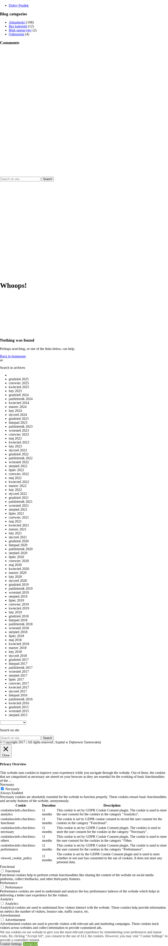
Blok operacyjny (20, 30)
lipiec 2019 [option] (16, 600)
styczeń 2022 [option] (18, 494)
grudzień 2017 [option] (19, 659)
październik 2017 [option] (21, 667)
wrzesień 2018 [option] (19, 628)
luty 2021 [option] (15, 533)
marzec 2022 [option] (17, 486)
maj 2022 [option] (15, 478)
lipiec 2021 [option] (16, 513)
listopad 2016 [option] (18, 695)
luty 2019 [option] (15, 612)
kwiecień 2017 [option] (19, 687)
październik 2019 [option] (21, 588)
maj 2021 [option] (15, 521)
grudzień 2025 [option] (19, 379)
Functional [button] (7, 867)
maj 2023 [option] (15, 438)
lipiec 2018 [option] (16, 636)
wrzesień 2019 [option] (19, 592)
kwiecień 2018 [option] (19, 644)
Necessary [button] (7, 784)
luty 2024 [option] (15, 411)
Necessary (12, 789)
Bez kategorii (18, 26)
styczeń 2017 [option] (18, 691)
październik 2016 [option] (21, 699)
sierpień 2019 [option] (18, 596)
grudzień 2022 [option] (19, 454)
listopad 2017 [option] (18, 663)
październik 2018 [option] (21, 624)
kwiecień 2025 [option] (19, 387)
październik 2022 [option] (21, 458)
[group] (19, 5)
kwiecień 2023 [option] (19, 442)
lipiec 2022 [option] (16, 470)
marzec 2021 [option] (17, 529)
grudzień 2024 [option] (19, 395)
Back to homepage (13, 356)
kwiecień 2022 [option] (19, 482)
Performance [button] (9, 883)
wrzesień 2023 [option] (19, 430)
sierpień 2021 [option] (18, 509)
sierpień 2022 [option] (18, 466)
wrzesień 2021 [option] (19, 505)
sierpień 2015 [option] (18, 715)
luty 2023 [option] (15, 446)
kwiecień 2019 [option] (19, 608)
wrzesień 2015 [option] (19, 711)
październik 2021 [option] (21, 501)
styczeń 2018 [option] (18, 656)
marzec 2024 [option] (17, 407)
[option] (88, 375)
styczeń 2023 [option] (18, 450)
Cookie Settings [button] (11, 944)
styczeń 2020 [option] (18, 580)
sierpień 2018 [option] (18, 632)
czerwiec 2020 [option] (19, 561)
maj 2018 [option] (15, 640)
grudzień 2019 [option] (19, 584)
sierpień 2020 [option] (18, 553)
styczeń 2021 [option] (18, 537)
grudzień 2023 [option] (19, 418)
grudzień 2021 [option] (19, 497)
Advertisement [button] (10, 915)
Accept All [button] (30, 944)
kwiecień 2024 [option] (19, 403)
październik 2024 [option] (21, 399)
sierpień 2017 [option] (18, 675)
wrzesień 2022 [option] (19, 462)
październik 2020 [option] (21, 549)
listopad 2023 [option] (18, 422)
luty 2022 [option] (15, 490)
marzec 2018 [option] (17, 648)
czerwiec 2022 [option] (19, 474)
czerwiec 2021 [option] (19, 517)
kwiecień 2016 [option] (19, 703)
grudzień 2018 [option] (19, 616)
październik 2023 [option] (21, 426)
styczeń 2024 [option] (18, 414)
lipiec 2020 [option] (16, 557)
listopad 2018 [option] (18, 620)
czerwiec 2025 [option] (19, 383)
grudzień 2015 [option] (19, 707)
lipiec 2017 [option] (16, 679)
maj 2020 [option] (15, 565)
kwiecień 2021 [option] (19, 525)
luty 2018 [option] (15, 652)
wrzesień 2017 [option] (19, 671)
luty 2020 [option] (15, 576)
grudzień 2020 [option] (19, 541)
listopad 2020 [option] (18, 545)
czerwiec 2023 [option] (19, 434)
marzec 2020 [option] (17, 573)
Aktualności (17, 22)
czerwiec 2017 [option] (19, 683)
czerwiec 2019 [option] (19, 604)
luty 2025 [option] (15, 391)
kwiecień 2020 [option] (19, 569)
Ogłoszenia (16, 34)
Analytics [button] (6, 899)
